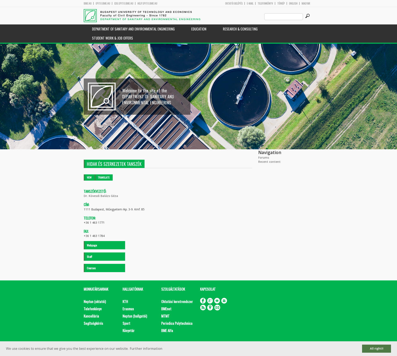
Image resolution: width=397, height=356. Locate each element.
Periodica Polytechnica (177, 323)
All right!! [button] (376, 348)
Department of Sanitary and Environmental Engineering (133, 28)
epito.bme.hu (103, 3)
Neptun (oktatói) (95, 301)
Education (198, 28)
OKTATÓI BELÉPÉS (234, 3)
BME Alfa (167, 330)
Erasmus (128, 308)
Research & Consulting (240, 28)
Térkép (281, 3)
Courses (91, 268)
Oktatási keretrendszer (177, 301)
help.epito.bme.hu (147, 3)
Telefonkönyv (265, 3)
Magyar (306, 3)
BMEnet (166, 308)
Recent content (269, 162)
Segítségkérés (93, 323)
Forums (263, 157)
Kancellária (91, 316)
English (293, 3)
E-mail (250, 3)
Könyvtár (129, 330)
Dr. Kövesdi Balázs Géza (101, 196)
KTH (125, 301)
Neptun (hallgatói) (135, 316)
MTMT (165, 316)
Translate (104, 177)
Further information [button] (146, 348)
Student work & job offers (112, 38)
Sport (126, 323)
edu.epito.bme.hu (123, 3)
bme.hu (88, 3)
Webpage (92, 245)
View (89, 177)
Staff (89, 256)
